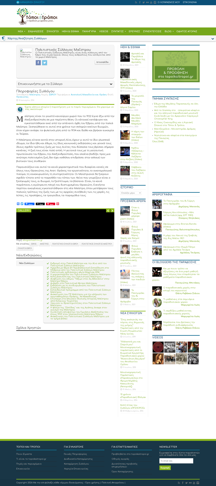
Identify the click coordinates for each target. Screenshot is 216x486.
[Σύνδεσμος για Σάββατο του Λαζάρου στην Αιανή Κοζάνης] (125, 175)
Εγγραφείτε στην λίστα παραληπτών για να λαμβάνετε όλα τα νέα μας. (179, 454)
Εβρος (34, 244)
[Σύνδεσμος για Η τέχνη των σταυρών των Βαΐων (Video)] (125, 139)
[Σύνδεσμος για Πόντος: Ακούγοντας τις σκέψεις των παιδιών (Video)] (125, 278)
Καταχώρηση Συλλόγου (76, 464)
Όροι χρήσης (92, 483)
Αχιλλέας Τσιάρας (190, 253)
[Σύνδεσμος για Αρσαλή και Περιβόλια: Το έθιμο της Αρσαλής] (125, 61)
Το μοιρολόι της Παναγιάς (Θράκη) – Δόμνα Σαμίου (132, 101)
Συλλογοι (53, 31)
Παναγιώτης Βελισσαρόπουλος (182, 230)
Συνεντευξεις (152, 31)
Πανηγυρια (89, 31)
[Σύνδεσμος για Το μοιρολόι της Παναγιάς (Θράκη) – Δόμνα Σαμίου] (125, 103)
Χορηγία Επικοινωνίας (76, 469)
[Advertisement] (176, 168)
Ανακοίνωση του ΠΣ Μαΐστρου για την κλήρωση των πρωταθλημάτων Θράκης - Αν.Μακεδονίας (78, 295)
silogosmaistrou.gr (33, 240)
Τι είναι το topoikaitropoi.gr (31, 459)
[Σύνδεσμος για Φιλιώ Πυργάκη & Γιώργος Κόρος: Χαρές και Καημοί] (125, 234)
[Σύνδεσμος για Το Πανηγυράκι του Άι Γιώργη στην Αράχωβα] (125, 298)
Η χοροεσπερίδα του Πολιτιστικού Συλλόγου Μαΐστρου (80, 274)
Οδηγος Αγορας (186, 31)
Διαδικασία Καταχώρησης (78, 459)
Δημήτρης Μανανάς (189, 207)
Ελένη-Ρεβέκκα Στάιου (188, 293)
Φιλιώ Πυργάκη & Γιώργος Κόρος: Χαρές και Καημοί (131, 232)
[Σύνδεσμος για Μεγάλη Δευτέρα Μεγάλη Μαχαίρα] (125, 123)
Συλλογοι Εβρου (25, 248)
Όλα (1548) (158, 141)
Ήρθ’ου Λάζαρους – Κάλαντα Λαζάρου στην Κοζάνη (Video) (132, 154)
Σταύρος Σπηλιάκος (189, 218)
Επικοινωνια (190, 2)
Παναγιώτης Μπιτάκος (187, 283)
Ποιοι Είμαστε (24, 454)
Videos (103, 31)
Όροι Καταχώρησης (122, 472)
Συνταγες (117, 31)
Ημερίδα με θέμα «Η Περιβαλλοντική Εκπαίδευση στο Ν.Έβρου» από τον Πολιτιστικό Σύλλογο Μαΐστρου (79, 269)
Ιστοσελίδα (102, 62)
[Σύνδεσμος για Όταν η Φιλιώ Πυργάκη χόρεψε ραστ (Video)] (125, 215)
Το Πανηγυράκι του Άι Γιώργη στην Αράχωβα (132, 296)
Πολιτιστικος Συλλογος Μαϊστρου (97, 244)
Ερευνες (134, 31)
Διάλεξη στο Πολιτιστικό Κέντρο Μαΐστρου (73, 283)
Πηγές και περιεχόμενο (29, 464)
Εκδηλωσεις (35, 31)
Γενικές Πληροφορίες (75, 454)
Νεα (20, 31)
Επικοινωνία (23, 469)
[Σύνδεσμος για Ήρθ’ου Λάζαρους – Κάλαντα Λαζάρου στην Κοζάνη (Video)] (125, 155)
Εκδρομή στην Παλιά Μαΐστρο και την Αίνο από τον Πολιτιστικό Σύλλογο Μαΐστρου (78, 264)
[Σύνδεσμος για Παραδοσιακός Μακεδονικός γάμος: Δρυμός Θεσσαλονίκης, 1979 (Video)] (125, 77)
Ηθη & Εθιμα (70, 31)
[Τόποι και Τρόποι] (36, 23)
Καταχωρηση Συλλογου (31, 2)
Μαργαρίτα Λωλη (190, 305)
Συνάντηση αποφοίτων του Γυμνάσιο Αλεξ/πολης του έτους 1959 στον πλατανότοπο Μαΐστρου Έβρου (79, 313)
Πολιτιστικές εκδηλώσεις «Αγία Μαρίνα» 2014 (74, 272)
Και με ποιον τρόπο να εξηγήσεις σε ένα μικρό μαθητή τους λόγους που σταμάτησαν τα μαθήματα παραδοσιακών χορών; (175, 274)
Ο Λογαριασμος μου (169, 2)
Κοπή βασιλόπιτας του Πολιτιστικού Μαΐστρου (76, 277)
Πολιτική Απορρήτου (113, 483)
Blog (168, 31)
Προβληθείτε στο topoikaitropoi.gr (130, 454)
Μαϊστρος (44, 244)
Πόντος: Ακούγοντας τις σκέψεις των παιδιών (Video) (132, 276)
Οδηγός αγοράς (120, 459)
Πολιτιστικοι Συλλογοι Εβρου (65, 244)
